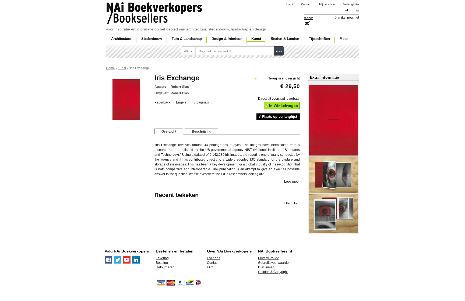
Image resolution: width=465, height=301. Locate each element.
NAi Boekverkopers (154, 13)
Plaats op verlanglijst (279, 117)
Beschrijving (201, 131)
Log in (290, 4)
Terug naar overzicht (284, 78)
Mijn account (327, 4)
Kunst (122, 68)
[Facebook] (108, 262)
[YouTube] (127, 262)
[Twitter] (117, 262)
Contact (306, 4)
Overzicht (168, 131)
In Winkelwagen (283, 105)
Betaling (162, 263)
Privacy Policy (268, 258)
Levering (162, 258)
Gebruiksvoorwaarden (274, 263)
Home (110, 68)
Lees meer (292, 182)
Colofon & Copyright (273, 272)
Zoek (279, 51)
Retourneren (165, 267)
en (357, 10)
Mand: (308, 18)
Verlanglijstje (351, 4)
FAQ (210, 267)
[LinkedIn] (136, 262)
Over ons (213, 258)
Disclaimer (266, 267)
